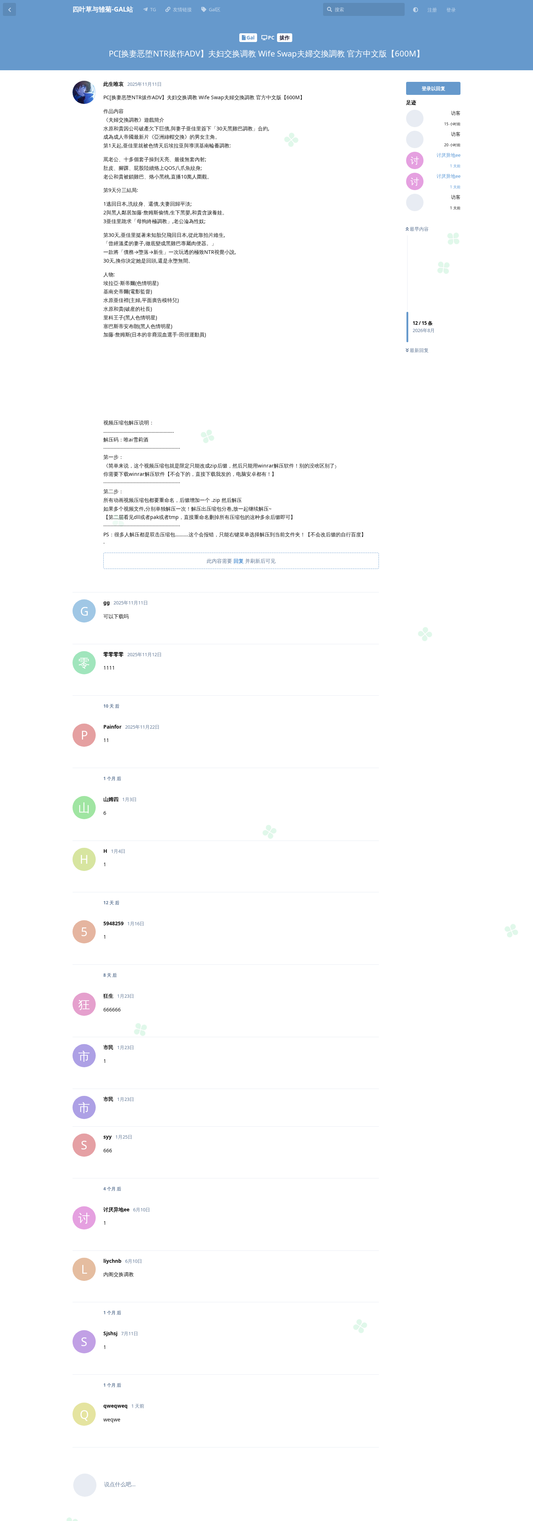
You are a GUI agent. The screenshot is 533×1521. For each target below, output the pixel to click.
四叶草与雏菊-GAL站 (103, 9)
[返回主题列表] (9, 9)
